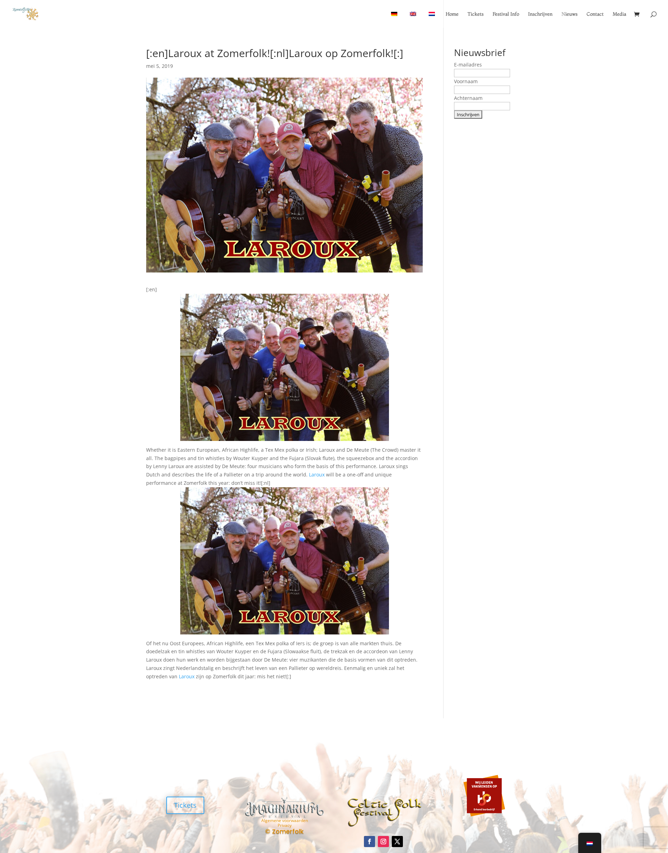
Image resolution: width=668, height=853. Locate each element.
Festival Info (506, 14)
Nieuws (570, 14)
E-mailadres (468, 64)
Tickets (476, 14)
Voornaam (466, 81)
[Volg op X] (397, 841)
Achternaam (468, 98)
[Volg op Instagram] (383, 841)
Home (452, 14)
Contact (595, 14)
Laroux (317, 474)
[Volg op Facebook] (369, 841)
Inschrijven (540, 14)
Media (619, 14)
